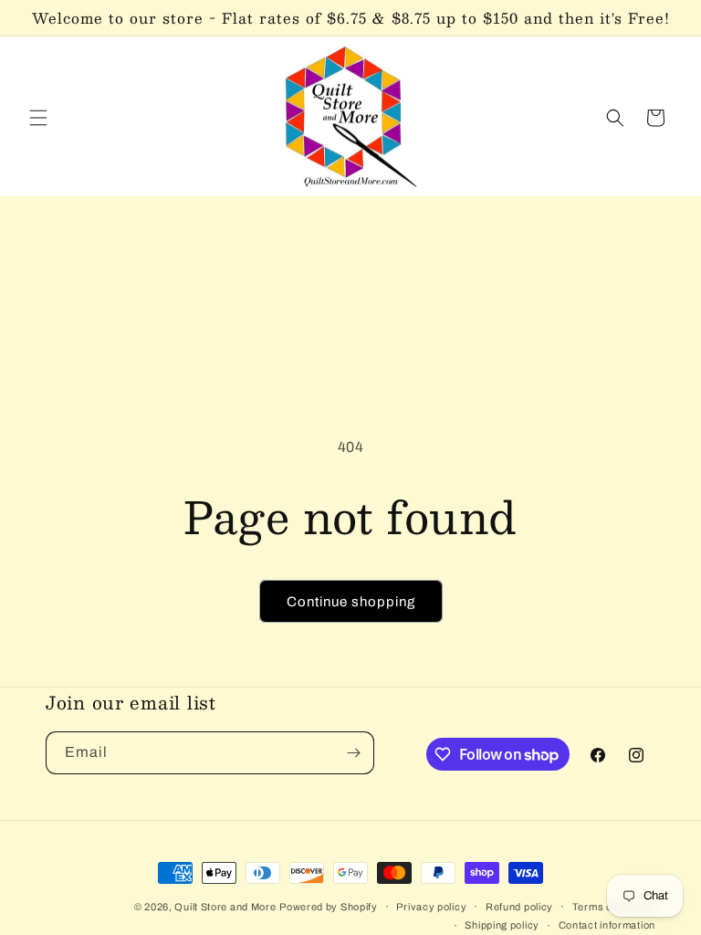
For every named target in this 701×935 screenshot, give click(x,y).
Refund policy (519, 906)
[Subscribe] (353, 752)
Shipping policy (502, 924)
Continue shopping (351, 601)
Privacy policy (431, 906)
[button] (38, 118)
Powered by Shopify (328, 906)
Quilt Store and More (225, 906)
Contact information (607, 924)
